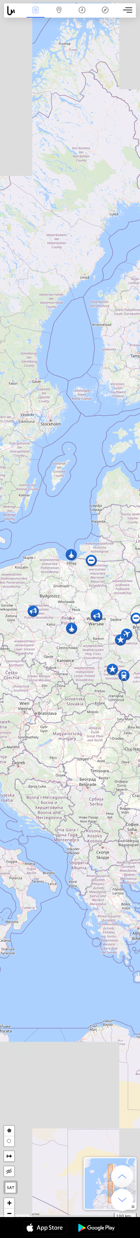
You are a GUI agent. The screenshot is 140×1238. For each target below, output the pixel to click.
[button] (71, 554)
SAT (11, 1187)
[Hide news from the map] (9, 1171)
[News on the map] (14, 10)
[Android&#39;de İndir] (97, 1228)
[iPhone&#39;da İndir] (45, 1228)
